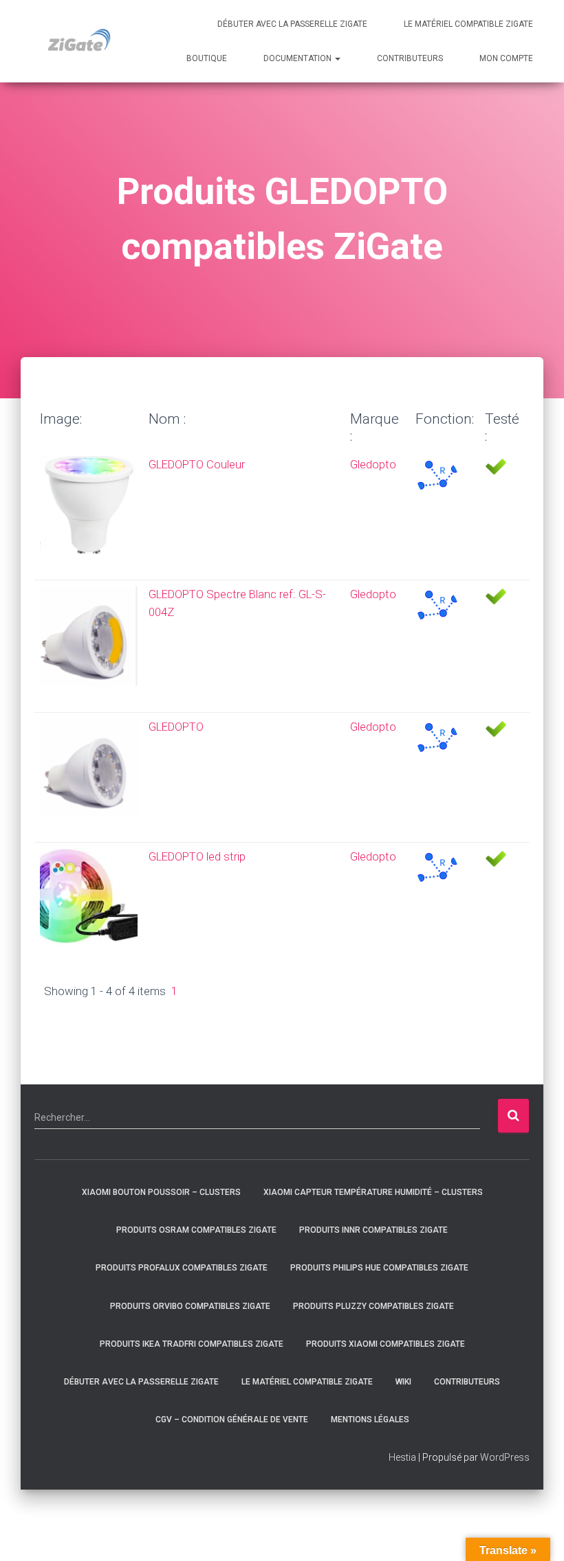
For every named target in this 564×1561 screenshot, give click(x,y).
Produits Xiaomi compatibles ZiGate (385, 1344)
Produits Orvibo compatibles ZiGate (190, 1306)
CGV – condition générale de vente (231, 1419)
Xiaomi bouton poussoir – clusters (161, 1192)
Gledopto (373, 464)
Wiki (403, 1382)
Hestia (402, 1457)
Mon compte (506, 58)
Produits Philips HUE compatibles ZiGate (379, 1268)
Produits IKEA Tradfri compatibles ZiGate (191, 1344)
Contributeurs (410, 58)
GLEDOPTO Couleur (197, 464)
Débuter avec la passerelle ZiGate (292, 24)
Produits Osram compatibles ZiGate (196, 1230)
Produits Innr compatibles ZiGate (373, 1230)
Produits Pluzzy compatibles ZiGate (373, 1306)
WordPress (505, 1457)
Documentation (298, 58)
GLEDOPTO (176, 726)
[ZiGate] (78, 41)
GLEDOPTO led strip (197, 856)
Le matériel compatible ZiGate (468, 24)
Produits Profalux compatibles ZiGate (182, 1268)
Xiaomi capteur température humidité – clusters (373, 1192)
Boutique (206, 58)
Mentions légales (370, 1419)
